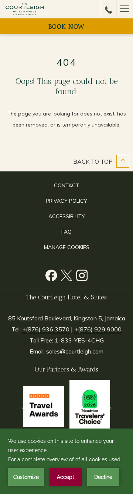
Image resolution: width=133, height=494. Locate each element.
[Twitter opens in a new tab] (66, 273)
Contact (66, 185)
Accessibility (66, 216)
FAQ (66, 231)
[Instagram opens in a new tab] (82, 273)
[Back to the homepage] (25, 9)
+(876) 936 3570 (45, 329)
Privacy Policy (66, 201)
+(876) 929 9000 (98, 329)
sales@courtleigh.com (74, 351)
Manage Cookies (66, 247)
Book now (66, 26)
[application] (66, 461)
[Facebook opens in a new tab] (51, 273)
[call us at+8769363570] (108, 9)
